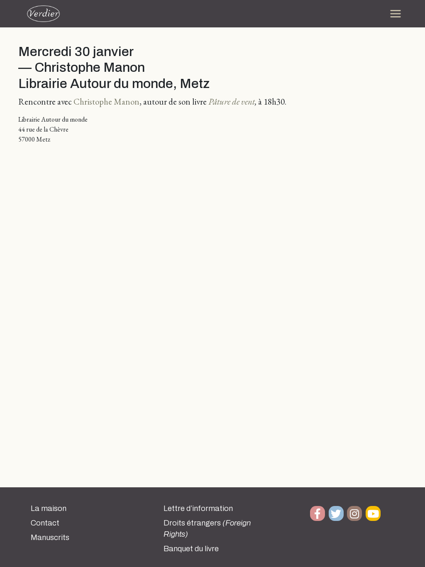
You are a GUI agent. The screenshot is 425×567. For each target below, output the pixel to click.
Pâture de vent (231, 101)
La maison (48, 508)
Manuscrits (50, 537)
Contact (45, 523)
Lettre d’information (198, 508)
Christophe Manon (106, 101)
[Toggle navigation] (395, 14)
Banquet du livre (191, 549)
